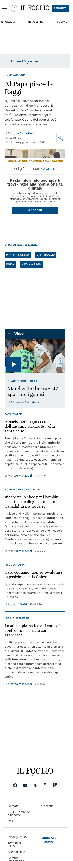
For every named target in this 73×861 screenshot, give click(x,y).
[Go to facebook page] (15, 785)
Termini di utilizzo (14, 844)
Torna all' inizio (48, 840)
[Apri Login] (14, 8)
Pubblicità (47, 806)
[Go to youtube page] (25, 785)
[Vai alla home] (35, 8)
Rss (10, 821)
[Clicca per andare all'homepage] (35, 772)
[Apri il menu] (4, 8)
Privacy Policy (17, 837)
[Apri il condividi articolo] (60, 137)
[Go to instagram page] (45, 785)
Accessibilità (16, 852)
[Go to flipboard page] (55, 785)
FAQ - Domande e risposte (19, 813)
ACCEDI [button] (49, 169)
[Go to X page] (35, 785)
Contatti (13, 806)
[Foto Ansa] (35, 356)
